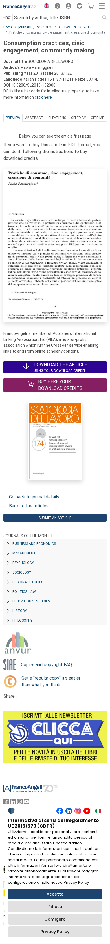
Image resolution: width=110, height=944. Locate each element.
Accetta (55, 894)
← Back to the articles (26, 506)
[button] (45, 7)
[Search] (104, 17)
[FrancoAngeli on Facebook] (6, 803)
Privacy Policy (55, 931)
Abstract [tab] (34, 118)
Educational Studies (31, 601)
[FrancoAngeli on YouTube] (26, 803)
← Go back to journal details (31, 496)
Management (24, 553)
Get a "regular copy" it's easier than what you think (50, 681)
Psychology (23, 563)
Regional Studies (27, 582)
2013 (87, 27)
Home (7, 27)
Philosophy (22, 620)
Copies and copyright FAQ (46, 664)
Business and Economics (34, 544)
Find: (6, 17)
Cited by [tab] (78, 118)
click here (43, 97)
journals (24, 27)
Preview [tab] (13, 118)
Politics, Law (24, 592)
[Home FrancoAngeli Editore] (21, 7)
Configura (55, 919)
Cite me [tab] (97, 118)
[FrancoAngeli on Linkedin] (13, 803)
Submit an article (55, 518)
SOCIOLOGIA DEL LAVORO (57, 27)
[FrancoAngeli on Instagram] (20, 803)
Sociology (21, 572)
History (19, 611)
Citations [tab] (57, 118)
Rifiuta (55, 906)
